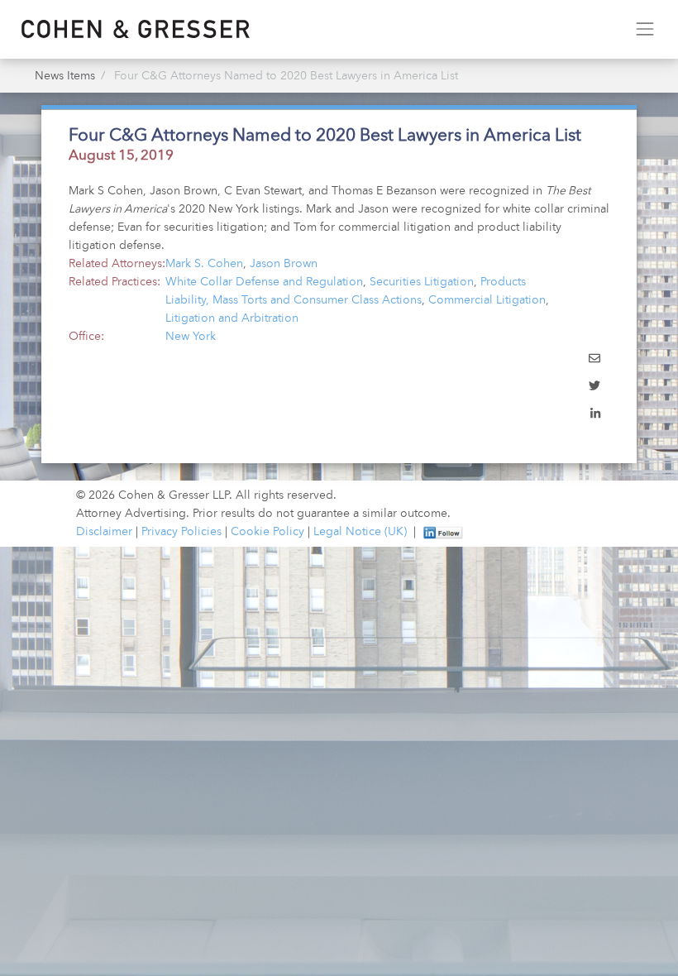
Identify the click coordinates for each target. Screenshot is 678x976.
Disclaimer (104, 532)
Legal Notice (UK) (360, 532)
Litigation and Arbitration (231, 318)
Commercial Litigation (487, 300)
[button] (595, 360)
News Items (65, 76)
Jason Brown (284, 264)
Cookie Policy (267, 532)
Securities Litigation (422, 282)
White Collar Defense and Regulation (264, 282)
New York (190, 336)
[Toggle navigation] (644, 29)
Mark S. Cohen (204, 264)
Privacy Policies (181, 532)
